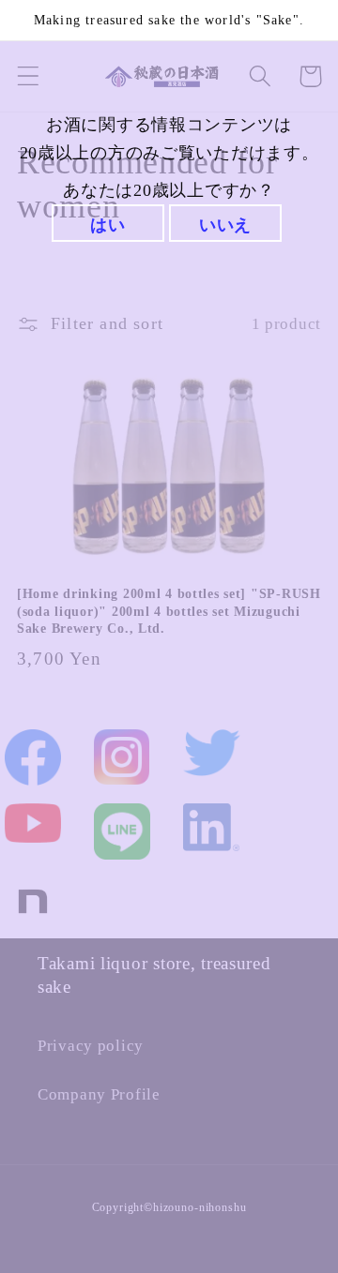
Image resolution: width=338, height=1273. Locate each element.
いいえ (225, 225)
